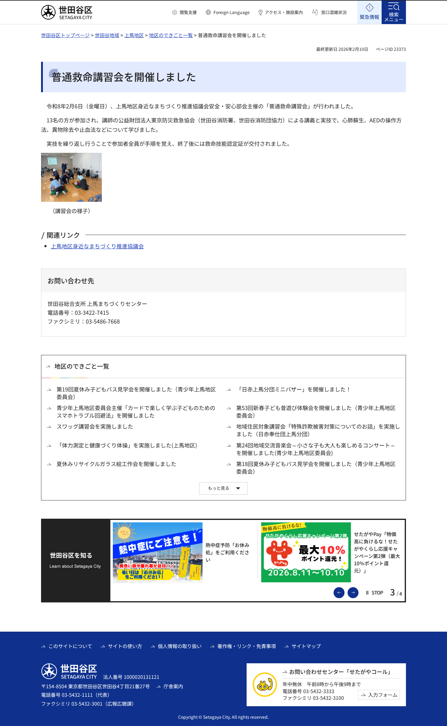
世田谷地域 (107, 35)
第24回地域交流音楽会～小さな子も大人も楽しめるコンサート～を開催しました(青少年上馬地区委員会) (316, 449)
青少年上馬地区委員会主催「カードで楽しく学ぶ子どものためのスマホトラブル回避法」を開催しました (136, 411)
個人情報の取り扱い (180, 646)
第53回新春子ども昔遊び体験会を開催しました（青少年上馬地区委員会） (316, 411)
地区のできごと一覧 (171, 35)
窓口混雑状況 (334, 12)
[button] (184, 12)
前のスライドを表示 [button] (344, 592)
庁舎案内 (173, 686)
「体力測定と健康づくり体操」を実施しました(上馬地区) (127, 445)
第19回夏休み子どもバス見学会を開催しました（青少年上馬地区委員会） (136, 393)
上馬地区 (134, 35)
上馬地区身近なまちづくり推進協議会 (97, 246)
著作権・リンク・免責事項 (246, 646)
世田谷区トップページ (65, 35)
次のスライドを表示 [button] (358, 592)
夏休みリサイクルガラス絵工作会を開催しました (116, 464)
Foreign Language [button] (231, 12)
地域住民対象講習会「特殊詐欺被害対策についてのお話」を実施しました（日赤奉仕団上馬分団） (318, 430)
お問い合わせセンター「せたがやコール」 (341, 671)
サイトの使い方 (125, 646)
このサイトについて (70, 646)
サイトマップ (306, 646)
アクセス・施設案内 (284, 12)
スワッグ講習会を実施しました (95, 426)
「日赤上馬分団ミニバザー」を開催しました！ (293, 389)
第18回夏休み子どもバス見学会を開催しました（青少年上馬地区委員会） (316, 467)
